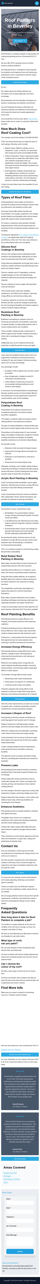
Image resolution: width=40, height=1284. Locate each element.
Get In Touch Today (20, 82)
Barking (17, 1050)
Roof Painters (32, 119)
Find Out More (20, 350)
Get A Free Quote (20, 1159)
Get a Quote (19, 41)
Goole (5, 1182)
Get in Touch (20, 504)
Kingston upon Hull (7, 1050)
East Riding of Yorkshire (11, 1179)
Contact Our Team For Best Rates (20, 192)
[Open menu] (37, 3)
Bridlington (7, 1176)
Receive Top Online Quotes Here (20, 1054)
